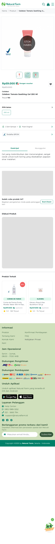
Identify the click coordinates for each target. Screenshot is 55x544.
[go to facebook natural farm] (7, 420)
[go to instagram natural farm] (3, 420)
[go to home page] (11, 4)
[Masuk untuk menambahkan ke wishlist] (50, 84)
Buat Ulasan (46, 202)
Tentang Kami (8, 336)
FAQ (27, 336)
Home (4, 11)
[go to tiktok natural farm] (11, 420)
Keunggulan (40, 148)
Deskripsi (15, 148)
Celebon (5, 91)
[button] (43, 4)
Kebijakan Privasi (33, 339)
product (13, 11)
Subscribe (46, 434)
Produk (5, 332)
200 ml (6, 112)
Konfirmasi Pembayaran (36, 332)
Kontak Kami (8, 339)
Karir (4, 343)
